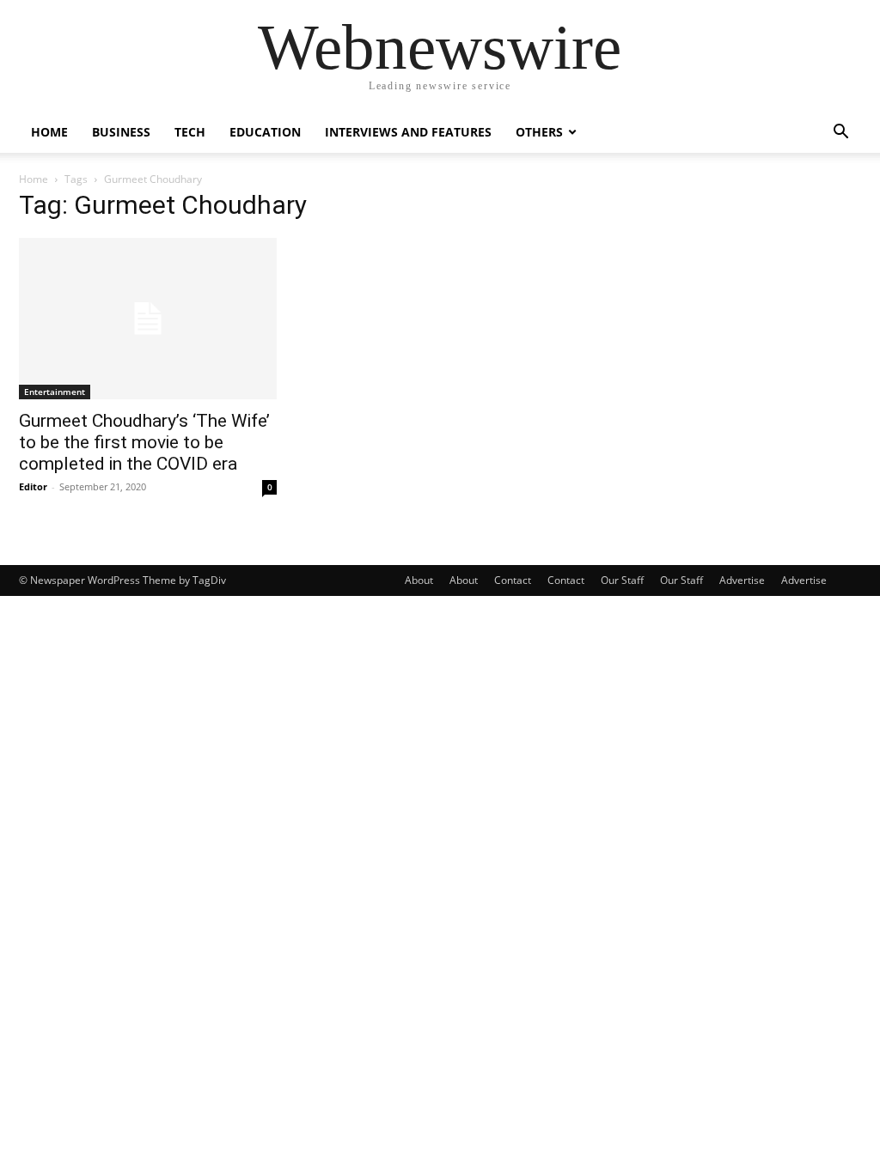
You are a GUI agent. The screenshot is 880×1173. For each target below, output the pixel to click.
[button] (840, 133)
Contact (512, 580)
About (419, 580)
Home (49, 132)
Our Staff (622, 580)
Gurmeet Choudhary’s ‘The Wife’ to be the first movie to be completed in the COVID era (144, 442)
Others (539, 132)
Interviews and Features (408, 132)
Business (121, 132)
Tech (189, 132)
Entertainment (54, 392)
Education (265, 132)
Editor (33, 486)
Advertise (742, 580)
